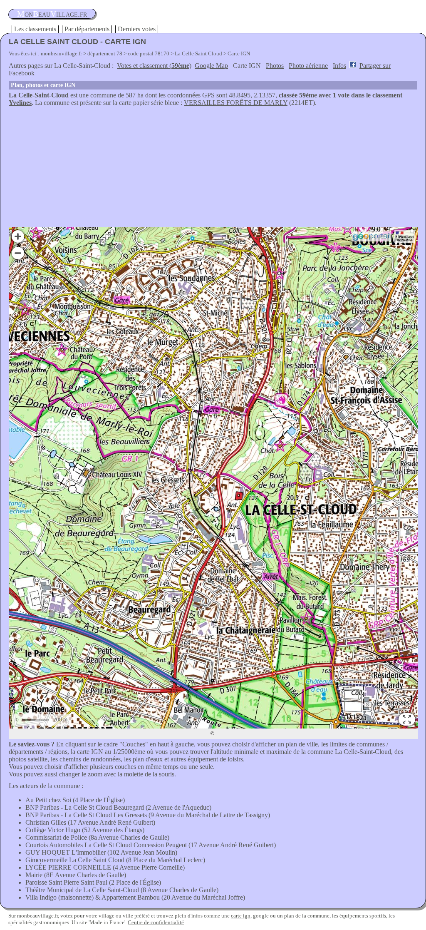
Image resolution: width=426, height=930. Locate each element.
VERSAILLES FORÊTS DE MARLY (235, 102)
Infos (339, 65)
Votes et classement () (154, 65)
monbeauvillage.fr (61, 53)
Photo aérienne (308, 65)
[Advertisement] (213, 169)
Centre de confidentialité (156, 922)
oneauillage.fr (52, 13)
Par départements (86, 28)
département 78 (104, 53)
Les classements (35, 28)
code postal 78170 (148, 53)
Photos (275, 65)
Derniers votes (137, 28)
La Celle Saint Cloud (198, 53)
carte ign (240, 916)
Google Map (211, 65)
